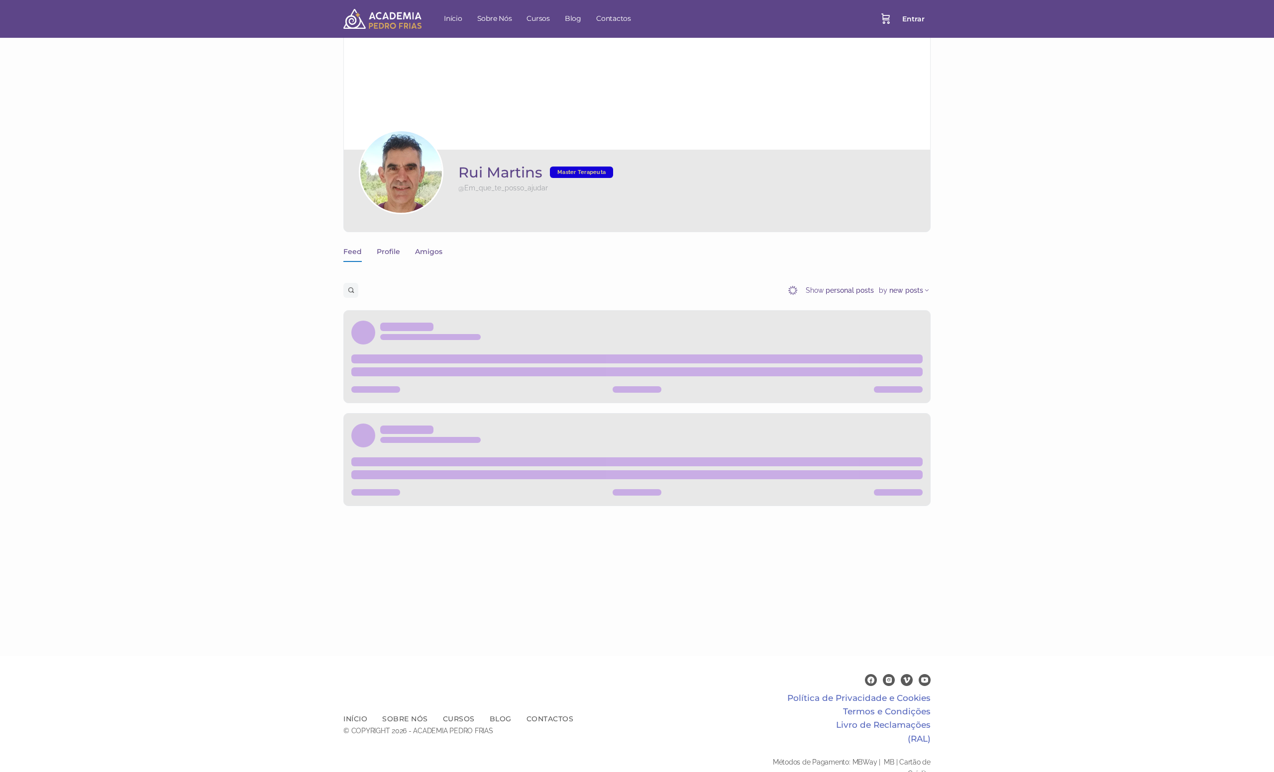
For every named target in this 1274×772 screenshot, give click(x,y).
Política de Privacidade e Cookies (859, 698)
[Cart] (885, 19)
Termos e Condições (887, 711)
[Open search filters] (350, 290)
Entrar (913, 18)
